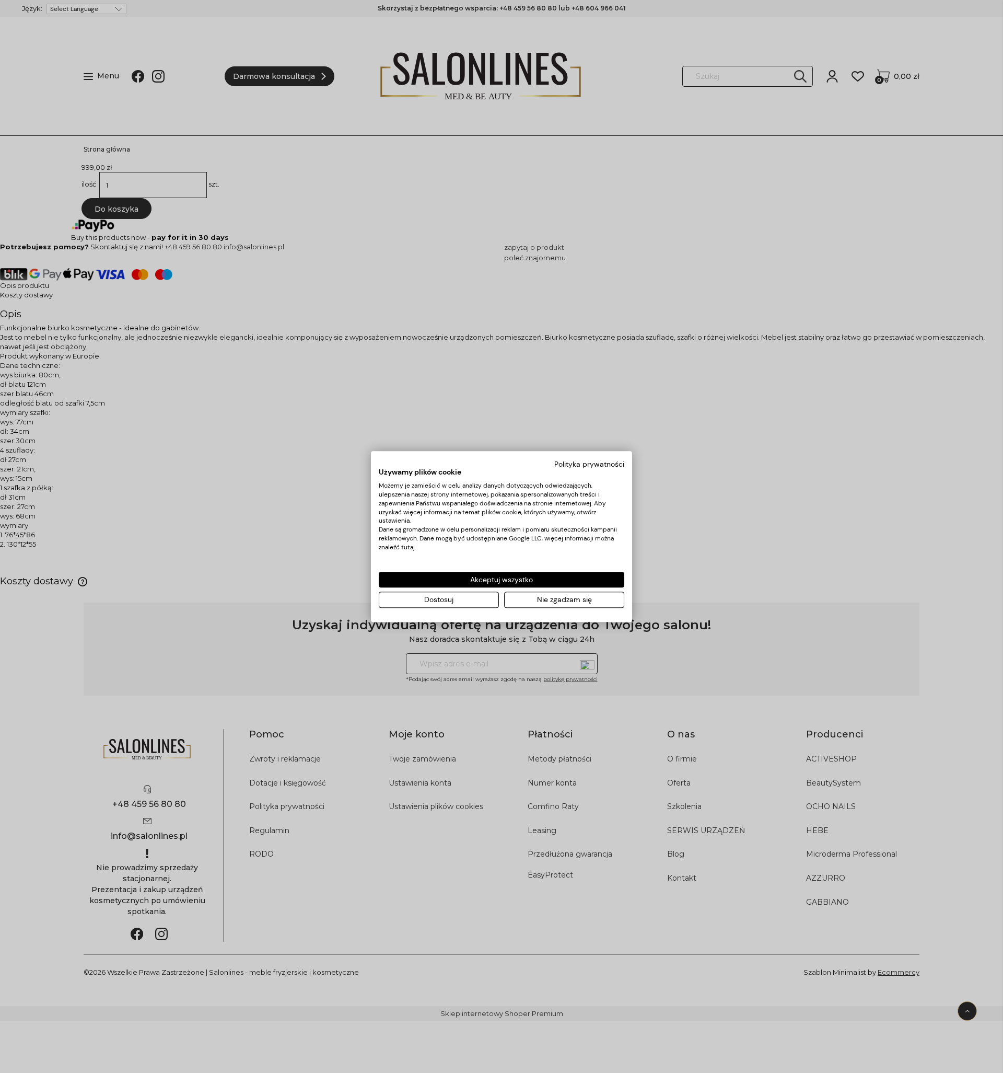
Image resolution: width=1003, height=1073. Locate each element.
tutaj (408, 547)
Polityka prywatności (589, 464)
